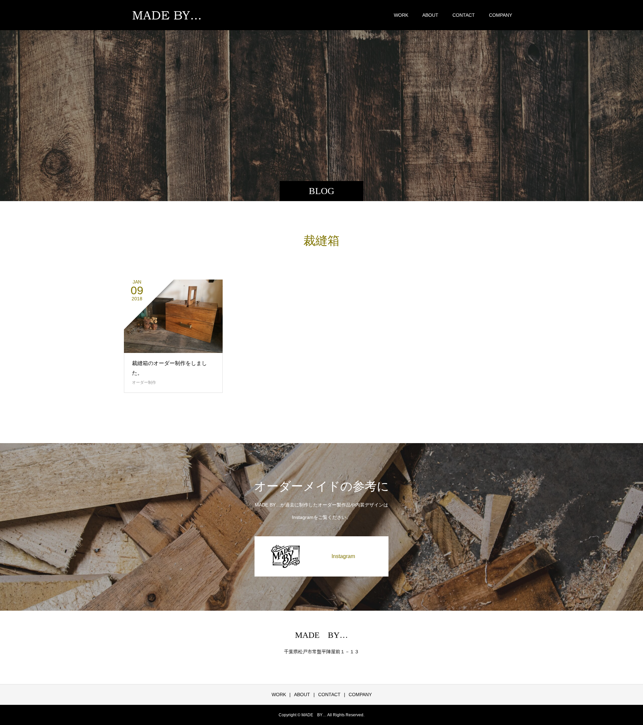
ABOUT (430, 15)
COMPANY (500, 15)
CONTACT (463, 15)
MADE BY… (321, 635)
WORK (401, 15)
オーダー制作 (144, 382)
